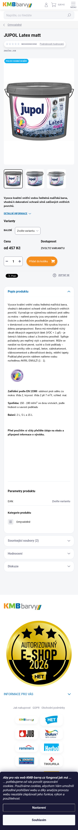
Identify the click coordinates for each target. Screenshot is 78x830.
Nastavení (39, 807)
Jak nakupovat (22, 707)
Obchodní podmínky (53, 707)
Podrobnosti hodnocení (52, 44)
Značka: (10, 51)
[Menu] (73, 5)
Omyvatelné (23, 521)
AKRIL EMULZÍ (29, 360)
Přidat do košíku (38, 261)
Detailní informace (15, 213)
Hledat (69, 15)
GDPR (36, 707)
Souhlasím (39, 820)
